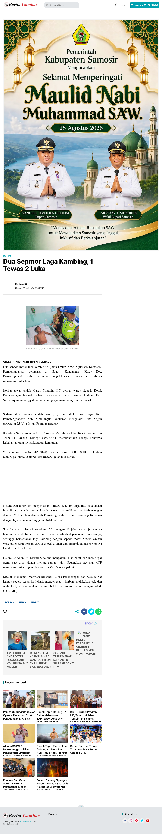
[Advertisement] (52, 481)
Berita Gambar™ (26, 821)
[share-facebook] (84, 611)
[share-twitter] (91, 611)
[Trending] (123, 5)
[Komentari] (5, 611)
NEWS (22, 602)
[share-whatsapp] (98, 611)
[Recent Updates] (116, 5)
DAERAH (8, 256)
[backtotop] (81, 807)
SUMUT (35, 602)
